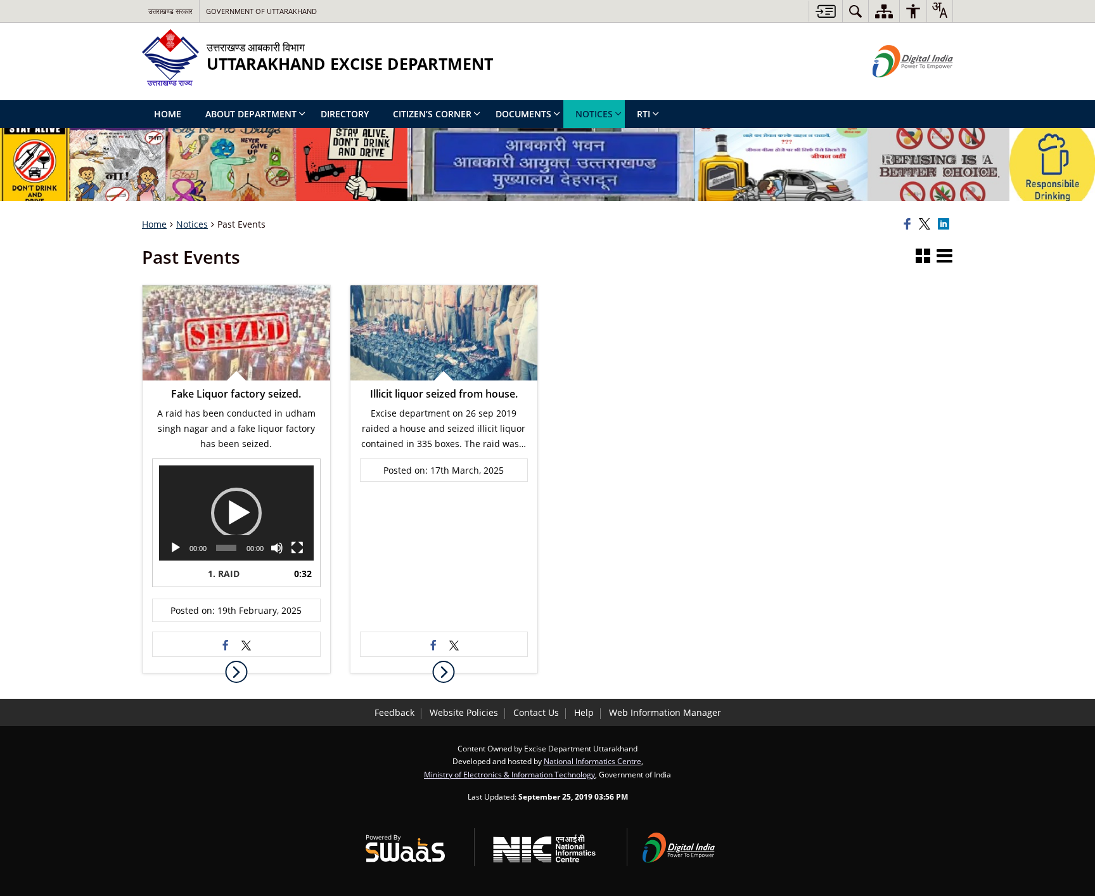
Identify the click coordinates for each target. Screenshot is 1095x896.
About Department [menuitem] (251, 114)
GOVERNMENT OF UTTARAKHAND (261, 11)
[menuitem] (855, 11)
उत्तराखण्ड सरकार (170, 11)
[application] (236, 513)
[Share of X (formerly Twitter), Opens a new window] (926, 224)
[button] (923, 257)
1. (224, 574)
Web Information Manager (665, 712)
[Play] (175, 548)
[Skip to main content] (825, 11)
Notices (192, 224)
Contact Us (536, 712)
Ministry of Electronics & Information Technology (509, 774)
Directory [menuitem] (345, 114)
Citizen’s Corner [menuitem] (432, 114)
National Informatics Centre (592, 761)
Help (584, 712)
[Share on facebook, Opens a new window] (909, 224)
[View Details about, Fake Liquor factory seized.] (236, 672)
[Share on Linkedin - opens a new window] (945, 224)
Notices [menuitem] (594, 114)
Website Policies (464, 712)
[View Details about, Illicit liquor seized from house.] (444, 672)
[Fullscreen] (297, 548)
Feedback (394, 712)
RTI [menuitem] (643, 114)
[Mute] (277, 548)
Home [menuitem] (167, 114)
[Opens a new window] (226, 644)
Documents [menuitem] (523, 114)
